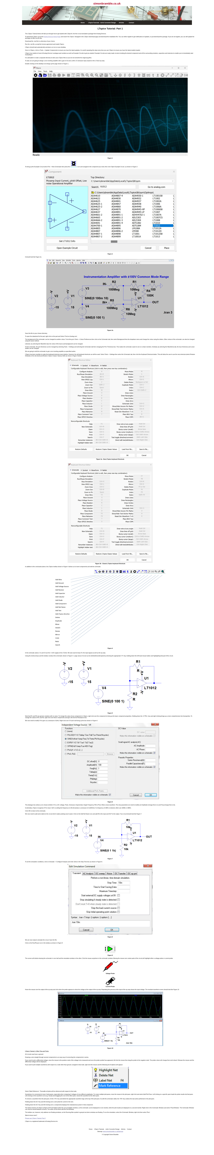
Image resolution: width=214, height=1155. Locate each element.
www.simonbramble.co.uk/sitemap (113, 1131)
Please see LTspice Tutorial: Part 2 (35, 1118)
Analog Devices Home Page (52, 36)
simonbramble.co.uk (107, 3)
